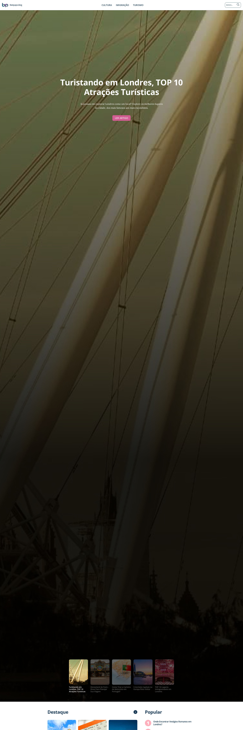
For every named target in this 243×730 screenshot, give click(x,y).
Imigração (122, 5)
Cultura (107, 5)
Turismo (138, 5)
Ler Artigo (121, 118)
